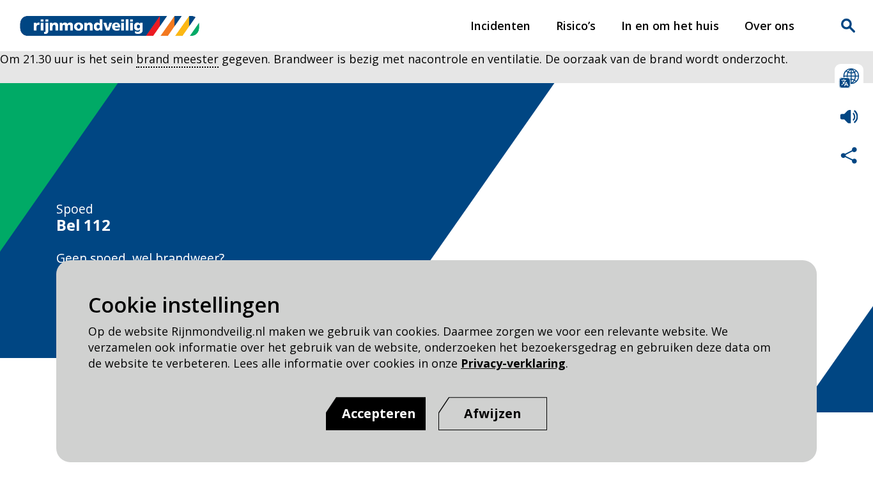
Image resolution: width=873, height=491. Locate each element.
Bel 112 (83, 225)
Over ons (769, 25)
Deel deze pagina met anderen (849, 155)
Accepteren (379, 413)
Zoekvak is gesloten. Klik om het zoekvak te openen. (848, 26)
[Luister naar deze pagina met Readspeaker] (849, 116)
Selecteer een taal (849, 78)
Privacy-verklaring (513, 363)
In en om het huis (670, 25)
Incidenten (500, 25)
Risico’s (576, 25)
